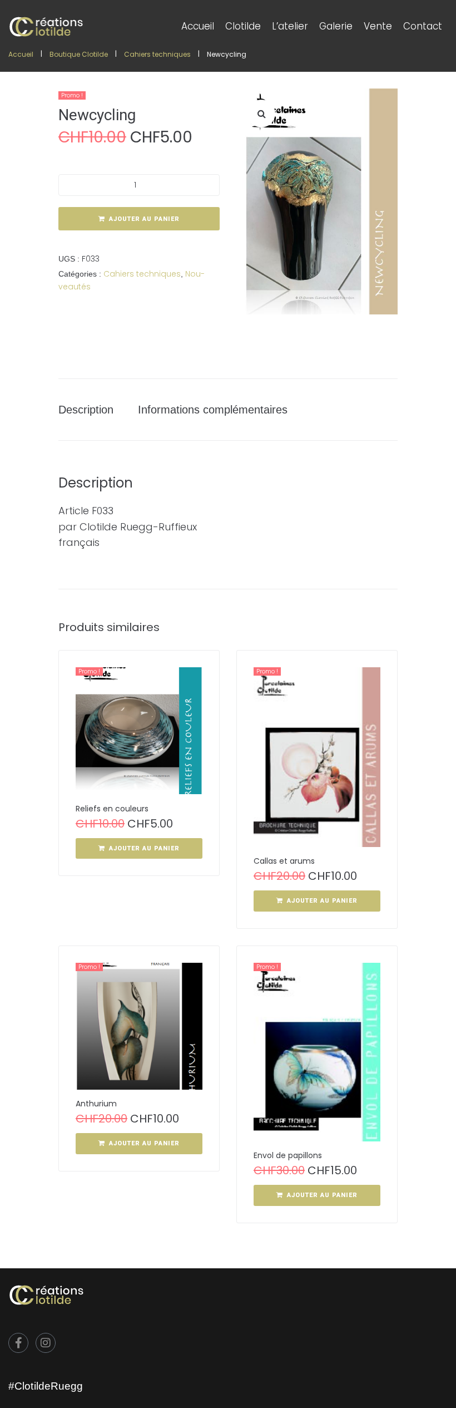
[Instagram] (46, 1343)
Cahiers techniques (157, 54)
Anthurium (96, 1103)
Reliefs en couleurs (112, 808)
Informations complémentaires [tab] (213, 409)
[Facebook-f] (18, 1343)
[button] (261, 113)
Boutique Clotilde (78, 54)
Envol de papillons (288, 1155)
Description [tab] (85, 409)
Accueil (20, 54)
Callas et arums (284, 861)
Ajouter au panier (144, 219)
